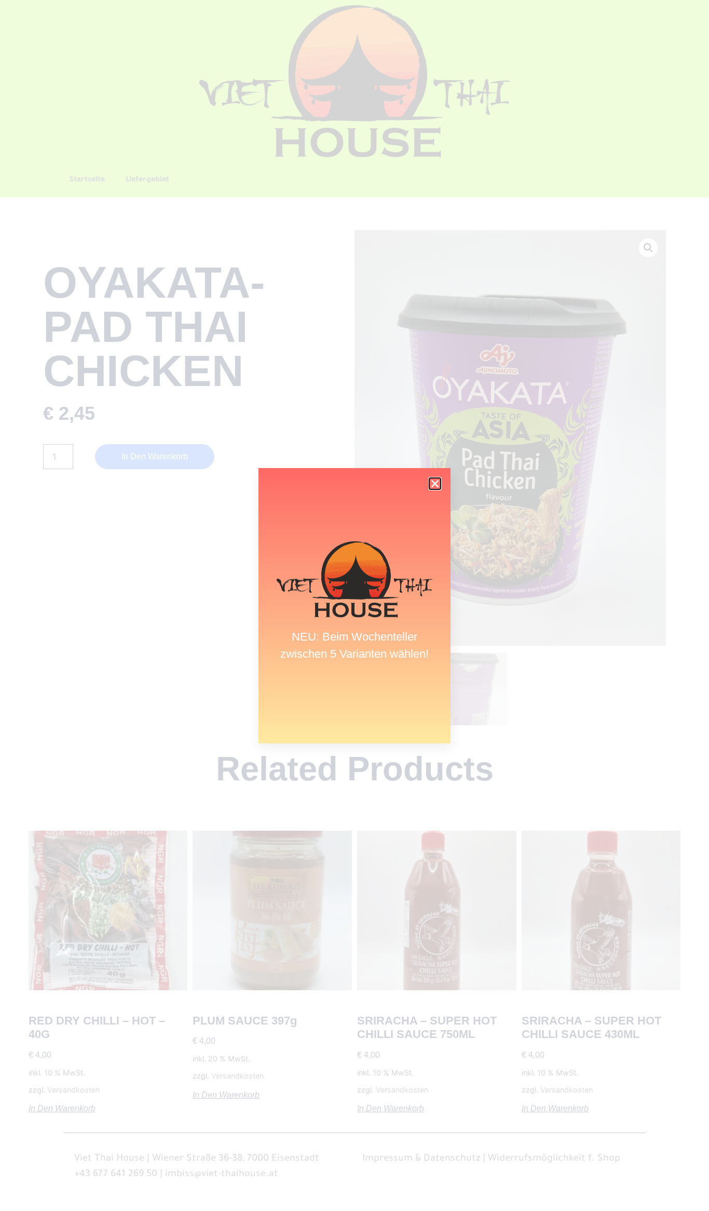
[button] (435, 483)
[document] (354, 605)
